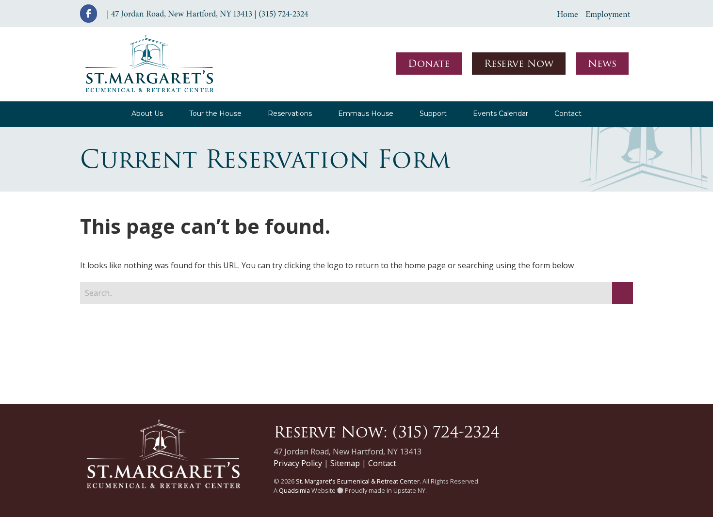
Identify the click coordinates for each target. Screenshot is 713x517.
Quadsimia (294, 490)
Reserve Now (518, 63)
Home (567, 14)
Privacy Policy (298, 463)
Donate (429, 63)
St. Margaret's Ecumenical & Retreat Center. (358, 481)
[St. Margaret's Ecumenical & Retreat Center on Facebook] (88, 13)
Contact (382, 463)
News (602, 63)
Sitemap (345, 463)
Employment (607, 14)
